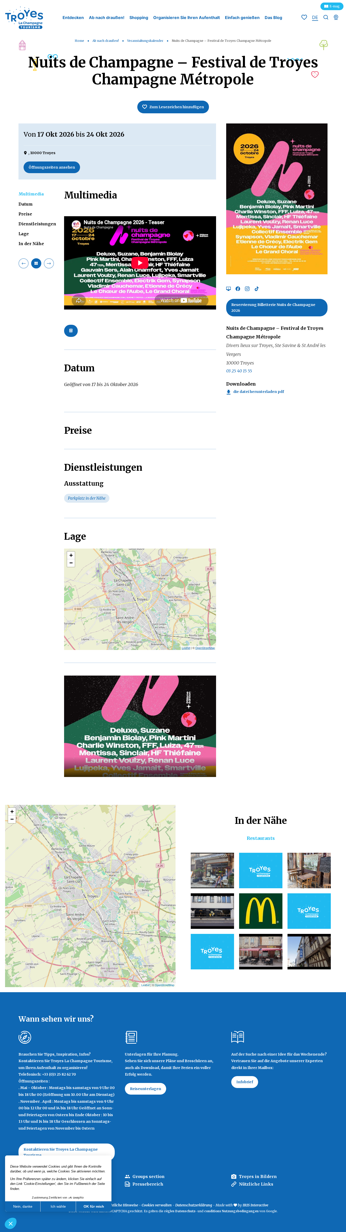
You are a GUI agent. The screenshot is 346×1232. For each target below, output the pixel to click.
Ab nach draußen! (106, 17)
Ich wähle (58, 1206)
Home (79, 41)
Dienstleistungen (37, 223)
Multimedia (31, 193)
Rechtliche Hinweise (121, 1205)
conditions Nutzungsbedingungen (231, 1211)
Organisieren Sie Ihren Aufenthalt (186, 17)
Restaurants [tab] (261, 838)
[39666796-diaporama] (140, 726)
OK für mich (94, 1206)
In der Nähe (31, 243)
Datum (25, 204)
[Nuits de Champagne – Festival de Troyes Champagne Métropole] (277, 198)
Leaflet (186, 648)
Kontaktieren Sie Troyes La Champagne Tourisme (61, 1152)
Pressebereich (147, 1184)
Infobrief (244, 1082)
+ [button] (71, 555)
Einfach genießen (242, 17)
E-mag (335, 6)
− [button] (71, 563)
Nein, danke (22, 1206)
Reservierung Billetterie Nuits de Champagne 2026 (273, 307)
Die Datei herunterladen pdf (258, 392)
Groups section (148, 1176)
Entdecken (73, 17)
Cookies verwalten (157, 1205)
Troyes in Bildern (258, 1176)
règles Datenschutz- (181, 1211)
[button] (11, 1223)
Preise (25, 213)
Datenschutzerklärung (193, 1205)
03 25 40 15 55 (239, 370)
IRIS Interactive (255, 1205)
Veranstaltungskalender (145, 41)
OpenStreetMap (205, 648)
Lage (23, 233)
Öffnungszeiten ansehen (52, 167)
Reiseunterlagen (145, 1088)
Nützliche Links (256, 1184)
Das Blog (273, 17)
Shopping (138, 17)
